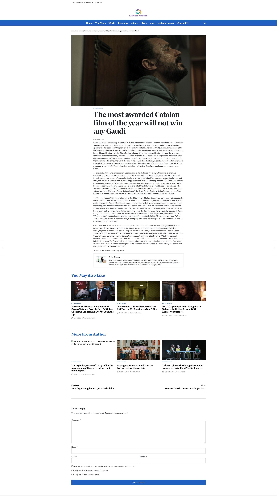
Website (143, 456)
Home (89, 22)
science (135, 22)
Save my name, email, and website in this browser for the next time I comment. (104, 466)
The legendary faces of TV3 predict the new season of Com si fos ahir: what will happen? (92, 368)
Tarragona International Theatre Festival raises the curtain (135, 366)
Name (74, 447)
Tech (144, 22)
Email (74, 456)
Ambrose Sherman (90, 318)
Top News (100, 22)
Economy (123, 22)
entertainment (166, 22)
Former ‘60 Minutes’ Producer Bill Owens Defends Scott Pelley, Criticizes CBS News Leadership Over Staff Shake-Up (92, 310)
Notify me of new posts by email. (86, 475)
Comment (76, 420)
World (112, 22)
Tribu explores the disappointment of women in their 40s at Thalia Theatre (182, 366)
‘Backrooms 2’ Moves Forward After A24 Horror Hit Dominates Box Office (137, 308)
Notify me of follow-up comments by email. (90, 470)
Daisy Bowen (91, 374)
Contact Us (183, 22)
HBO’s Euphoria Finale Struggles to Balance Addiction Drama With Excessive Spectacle (181, 309)
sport (153, 22)
